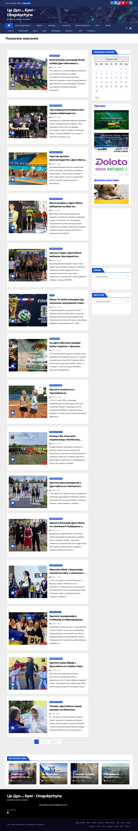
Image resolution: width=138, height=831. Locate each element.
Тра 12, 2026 (56, 670)
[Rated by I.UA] (9, 813)
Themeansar (40, 824)
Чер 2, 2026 (55, 530)
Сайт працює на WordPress (16, 824)
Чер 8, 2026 (55, 490)
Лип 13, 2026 (56, 397)
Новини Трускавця (55, 105)
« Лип (96, 97)
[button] (126, 28)
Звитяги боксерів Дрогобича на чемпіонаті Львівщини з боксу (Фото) (66, 526)
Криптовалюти (82, 26)
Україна (52, 26)
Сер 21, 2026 (56, 67)
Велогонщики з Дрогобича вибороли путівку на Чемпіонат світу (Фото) (65, 206)
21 (116, 82)
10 (97, 78)
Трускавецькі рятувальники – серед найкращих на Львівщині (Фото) (67, 113)
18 (102, 82)
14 (116, 78)
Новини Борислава (56, 565)
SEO (80, 31)
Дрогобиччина (23, 26)
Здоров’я (23, 31)
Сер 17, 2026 (56, 164)
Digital (69, 31)
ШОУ (44, 31)
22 (121, 82)
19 (106, 82)
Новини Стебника (55, 612)
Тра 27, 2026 (56, 577)
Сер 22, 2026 (17, 781)
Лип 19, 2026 (56, 307)
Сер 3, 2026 (55, 210)
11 (101, 78)
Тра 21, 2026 (56, 624)
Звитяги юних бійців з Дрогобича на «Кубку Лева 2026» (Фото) (65, 666)
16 (126, 78)
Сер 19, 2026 (56, 117)
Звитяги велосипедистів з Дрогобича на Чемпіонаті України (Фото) (65, 486)
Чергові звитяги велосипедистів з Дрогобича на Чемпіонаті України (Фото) (67, 160)
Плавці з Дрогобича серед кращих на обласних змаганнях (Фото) (65, 710)
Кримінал (55, 31)
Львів (39, 26)
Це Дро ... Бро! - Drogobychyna (34, 796)
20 (111, 82)
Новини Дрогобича (56, 152)
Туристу (91, 31)
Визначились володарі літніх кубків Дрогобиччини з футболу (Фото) (67, 63)
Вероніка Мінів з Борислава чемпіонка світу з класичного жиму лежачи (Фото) (67, 573)
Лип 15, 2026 (56, 350)
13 (111, 78)
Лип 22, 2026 (56, 260)
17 (97, 82)
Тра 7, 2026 (55, 714)
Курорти (66, 26)
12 (53, 742)
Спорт (11, 31)
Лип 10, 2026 (56, 444)
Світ (97, 26)
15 (121, 78)
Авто (35, 31)
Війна (108, 26)
